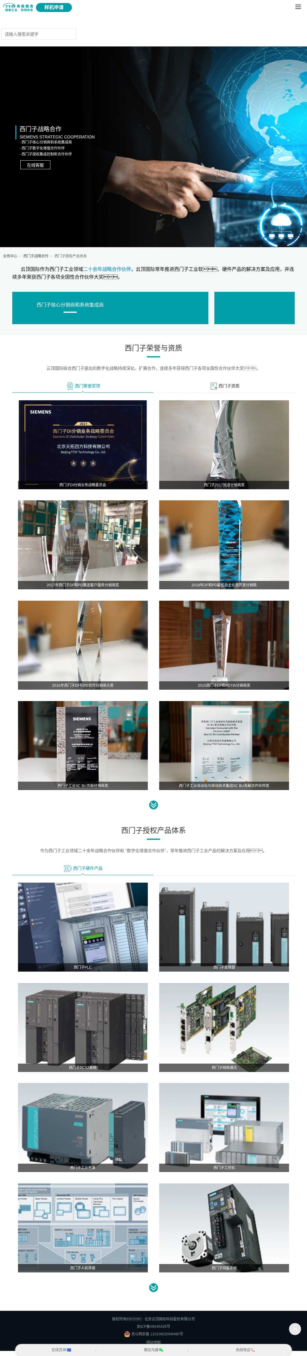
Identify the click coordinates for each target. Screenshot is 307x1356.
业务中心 (10, 256)
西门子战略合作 (36, 256)
